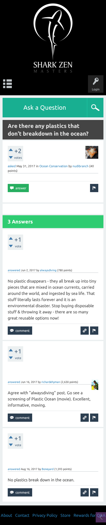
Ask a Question (44, 107)
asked (12, 166)
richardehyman (50, 381)
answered (14, 270)
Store (65, 515)
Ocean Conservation (53, 166)
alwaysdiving (48, 270)
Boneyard (48, 469)
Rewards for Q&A (89, 515)
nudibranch (81, 166)
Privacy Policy (44, 515)
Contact (22, 515)
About (6, 515)
